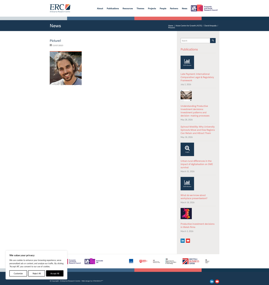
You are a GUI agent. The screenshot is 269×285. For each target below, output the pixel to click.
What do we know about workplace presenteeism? (194, 197)
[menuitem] (100, 8)
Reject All (37, 273)
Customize (18, 273)
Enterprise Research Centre (70, 281)
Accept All (54, 273)
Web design (86, 281)
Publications (189, 49)
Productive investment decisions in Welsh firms (197, 225)
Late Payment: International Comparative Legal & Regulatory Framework (197, 77)
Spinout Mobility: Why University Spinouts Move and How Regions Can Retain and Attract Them (198, 130)
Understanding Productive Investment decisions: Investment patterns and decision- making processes (195, 110)
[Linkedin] (183, 241)
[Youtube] (188, 241)
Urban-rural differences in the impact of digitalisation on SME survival (197, 164)
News (55, 25)
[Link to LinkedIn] (212, 281)
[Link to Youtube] (217, 281)
